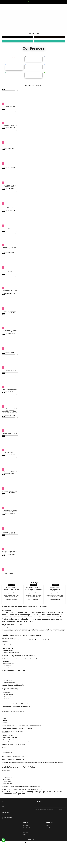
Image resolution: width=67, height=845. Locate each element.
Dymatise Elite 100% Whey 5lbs (9, 491)
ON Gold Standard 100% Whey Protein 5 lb (9, 331)
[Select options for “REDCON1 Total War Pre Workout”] (3, 387)
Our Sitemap (25, 832)
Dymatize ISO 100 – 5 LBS (9, 145)
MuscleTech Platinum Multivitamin (10, 270)
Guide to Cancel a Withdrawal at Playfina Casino (11, 589)
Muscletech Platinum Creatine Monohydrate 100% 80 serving (9, 511)
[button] (3, 104)
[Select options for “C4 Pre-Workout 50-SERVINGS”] (3, 469)
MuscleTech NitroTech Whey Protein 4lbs (9, 248)
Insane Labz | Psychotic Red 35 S (9, 166)
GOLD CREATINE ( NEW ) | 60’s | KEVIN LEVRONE (9, 291)
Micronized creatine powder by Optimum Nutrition (9, 552)
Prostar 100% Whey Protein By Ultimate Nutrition (10, 572)
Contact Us (25, 830)
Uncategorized (11, 584)
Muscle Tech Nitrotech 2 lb (9, 311)
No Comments (43, 805)
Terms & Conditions (27, 827)
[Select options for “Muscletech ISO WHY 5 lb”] (3, 450)
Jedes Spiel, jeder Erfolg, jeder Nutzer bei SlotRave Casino (33, 589)
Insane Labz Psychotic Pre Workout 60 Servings (9, 186)
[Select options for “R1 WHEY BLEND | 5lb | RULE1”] (3, 367)
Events (24, 834)
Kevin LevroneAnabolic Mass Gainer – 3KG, (9, 206)
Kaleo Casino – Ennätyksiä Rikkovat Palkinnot (55, 589)
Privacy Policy (26, 825)
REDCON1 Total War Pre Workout (9, 389)
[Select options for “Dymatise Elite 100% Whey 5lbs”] (3, 488)
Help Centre (48, 827)
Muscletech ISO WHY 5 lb (9, 452)
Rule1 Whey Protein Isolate (9, 351)
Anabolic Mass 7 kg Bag (9, 106)
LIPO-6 (9, 228)
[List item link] (17, 812)
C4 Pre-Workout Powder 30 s (10, 125)
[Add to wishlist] (16, 91)
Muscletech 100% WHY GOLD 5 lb (9, 433)
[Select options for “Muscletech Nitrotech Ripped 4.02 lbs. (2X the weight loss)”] (3, 528)
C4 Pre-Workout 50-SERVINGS (9, 471)
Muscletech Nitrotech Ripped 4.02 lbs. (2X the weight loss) (9, 531)
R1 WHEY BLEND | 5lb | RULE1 (9, 370)
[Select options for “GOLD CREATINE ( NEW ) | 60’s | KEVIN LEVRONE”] (3, 288)
